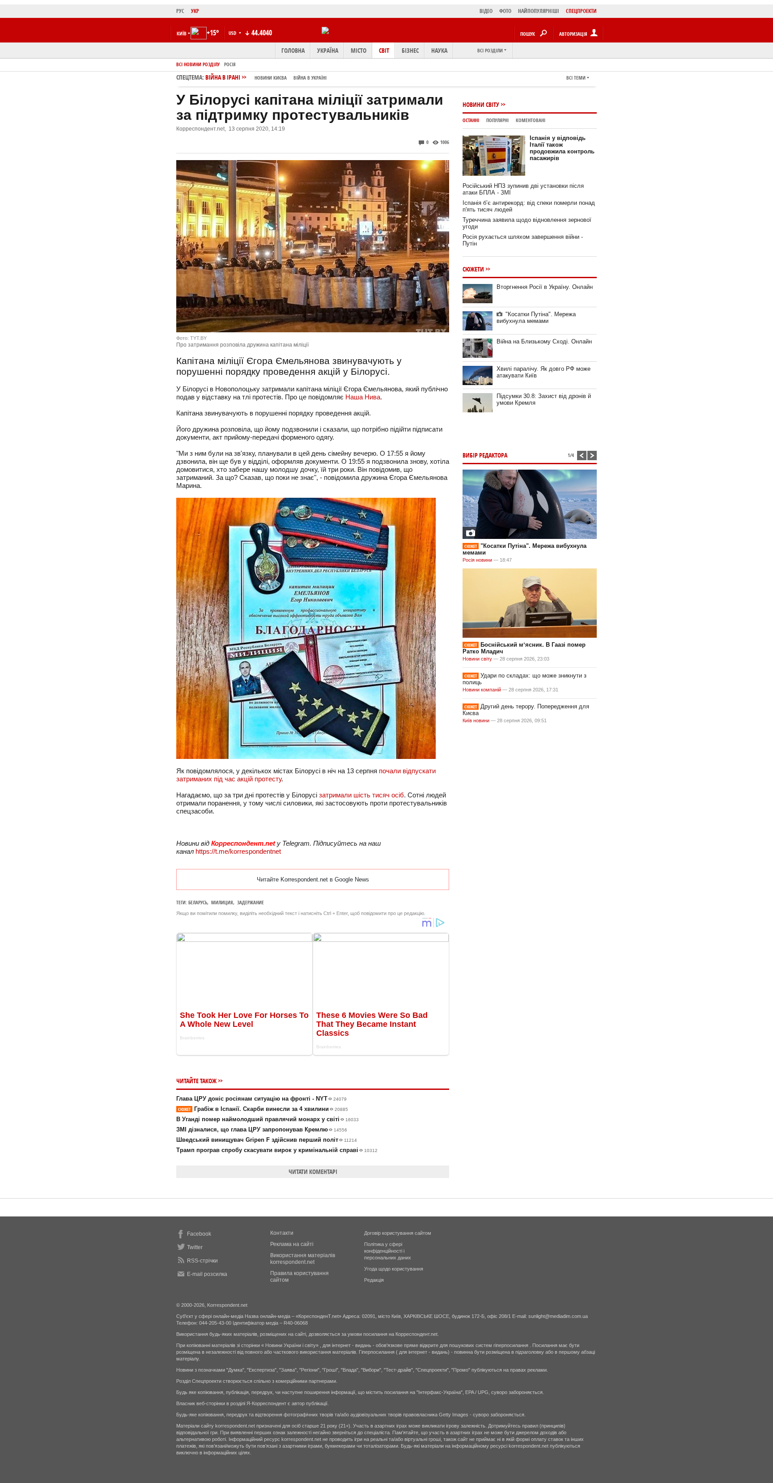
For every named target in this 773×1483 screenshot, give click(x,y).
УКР (195, 11)
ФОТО (505, 11)
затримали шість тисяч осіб (361, 795)
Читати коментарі (313, 1171)
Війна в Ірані (266, 77)
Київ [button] (182, 33)
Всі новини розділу (198, 64)
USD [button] (233, 33)
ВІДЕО (486, 11)
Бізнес (410, 50)
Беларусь (197, 902)
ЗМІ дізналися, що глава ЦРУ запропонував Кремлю (261, 1129)
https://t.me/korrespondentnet (238, 851)
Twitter (195, 1247)
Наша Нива (362, 397)
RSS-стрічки (202, 1261)
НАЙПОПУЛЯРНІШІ (538, 11)
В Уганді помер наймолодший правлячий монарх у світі (267, 1119)
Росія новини (477, 560)
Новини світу (481, 104)
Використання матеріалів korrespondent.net (302, 1258)
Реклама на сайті (292, 1244)
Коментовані (530, 120)
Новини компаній (482, 689)
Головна (293, 50)
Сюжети (473, 269)
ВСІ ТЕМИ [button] (576, 77)
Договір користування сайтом (397, 1233)
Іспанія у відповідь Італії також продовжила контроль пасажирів (562, 148)
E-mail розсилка (207, 1274)
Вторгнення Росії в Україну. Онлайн (545, 287)
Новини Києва (271, 77)
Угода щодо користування (393, 1268)
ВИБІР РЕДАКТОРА (485, 455)
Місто (358, 50)
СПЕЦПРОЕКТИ (581, 11)
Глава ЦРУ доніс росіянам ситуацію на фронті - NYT (261, 1098)
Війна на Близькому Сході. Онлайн (544, 341)
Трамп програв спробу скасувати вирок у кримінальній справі (277, 1150)
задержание (250, 902)
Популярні (497, 120)
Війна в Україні (310, 77)
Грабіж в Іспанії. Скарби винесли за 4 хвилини (263, 1109)
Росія (230, 64)
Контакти (281, 1233)
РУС (180, 11)
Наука (439, 50)
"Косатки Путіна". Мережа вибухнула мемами (536, 317)
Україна (327, 50)
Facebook (199, 1234)
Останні (471, 120)
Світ (384, 50)
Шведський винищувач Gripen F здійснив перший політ (266, 1139)
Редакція (374, 1280)
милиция (222, 902)
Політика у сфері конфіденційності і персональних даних (387, 1250)
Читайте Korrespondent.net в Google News (313, 879)
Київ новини (476, 720)
